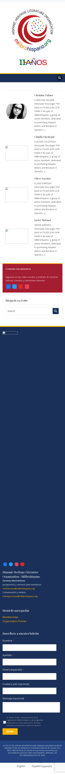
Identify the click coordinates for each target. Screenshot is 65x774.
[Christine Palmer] (16, 111)
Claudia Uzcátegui (44, 136)
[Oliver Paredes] (16, 194)
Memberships (10, 617)
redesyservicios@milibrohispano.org (20, 596)
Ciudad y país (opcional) (16, 684)
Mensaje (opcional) (13, 698)
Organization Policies (15, 621)
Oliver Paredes (42, 178)
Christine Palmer (43, 95)
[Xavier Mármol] (16, 236)
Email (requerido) (13, 669)
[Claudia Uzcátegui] (16, 153)
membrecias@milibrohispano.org (19, 588)
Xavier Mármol (42, 220)
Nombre (8, 640)
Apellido (8, 655)
